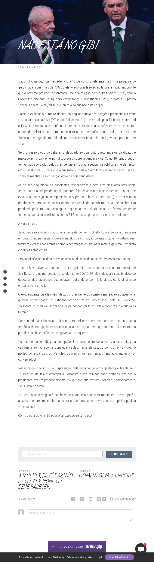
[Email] (99, 499)
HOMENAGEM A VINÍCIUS (107, 476)
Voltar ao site (28, 498)
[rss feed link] (104, 499)
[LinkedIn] (90, 499)
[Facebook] (73, 499)
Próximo (83, 470)
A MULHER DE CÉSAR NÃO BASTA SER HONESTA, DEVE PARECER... (45, 481)
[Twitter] (82, 499)
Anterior (25, 470)
